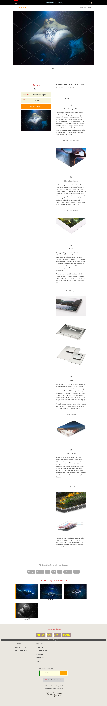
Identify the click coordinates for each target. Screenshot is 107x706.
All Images (31, 572)
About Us (39, 648)
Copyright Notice (61, 686)
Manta (48, 572)
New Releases (20, 648)
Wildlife (76, 572)
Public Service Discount (54, 680)
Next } (90, 8)
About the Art (41, 651)
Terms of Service (45, 686)
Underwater (68, 572)
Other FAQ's (40, 658)
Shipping (39, 654)
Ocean (60, 572)
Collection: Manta (21, 8)
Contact (39, 661)
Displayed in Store (23, 651)
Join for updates (46, 668)
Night (54, 572)
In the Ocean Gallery (54, 2)
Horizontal (40, 572)
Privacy (53, 686)
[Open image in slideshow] (53, 38)
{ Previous (83, 8)
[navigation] (16, 3)
